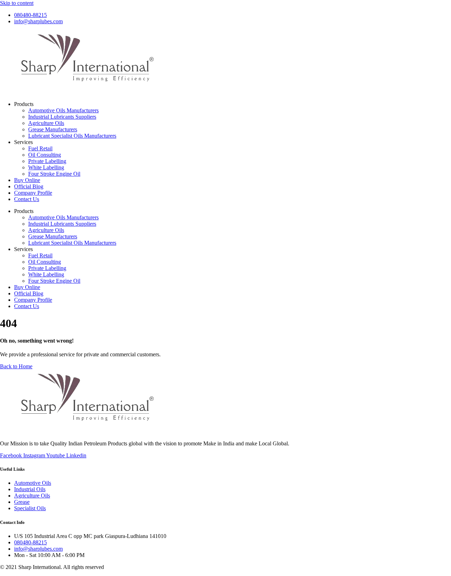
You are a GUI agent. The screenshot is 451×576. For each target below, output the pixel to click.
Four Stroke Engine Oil (54, 174)
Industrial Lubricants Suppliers (62, 117)
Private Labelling (47, 161)
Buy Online (27, 180)
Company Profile (33, 193)
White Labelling (46, 167)
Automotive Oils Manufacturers (63, 110)
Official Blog (28, 186)
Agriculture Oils (46, 123)
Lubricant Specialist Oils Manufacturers (72, 136)
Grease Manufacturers (52, 129)
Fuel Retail (40, 148)
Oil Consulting (44, 155)
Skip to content (16, 3)
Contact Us (26, 199)
